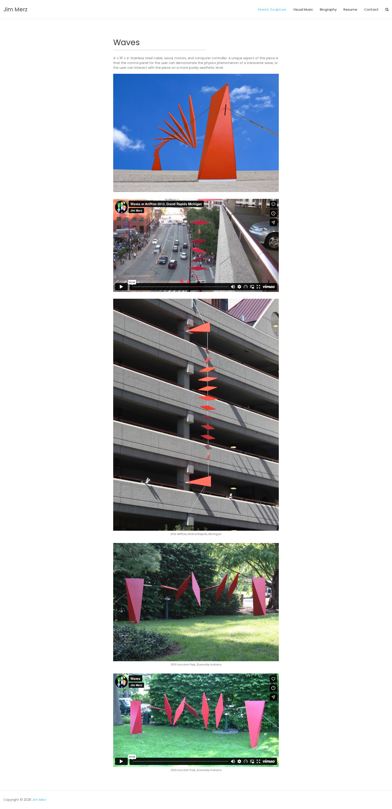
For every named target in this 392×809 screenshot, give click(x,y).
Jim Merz (15, 9)
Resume (350, 9)
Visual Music (303, 9)
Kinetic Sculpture (272, 9)
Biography (328, 9)
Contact (371, 9)
